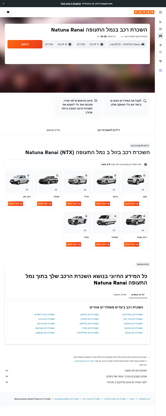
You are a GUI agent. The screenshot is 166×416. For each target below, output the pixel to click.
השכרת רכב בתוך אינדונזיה (115, 399)
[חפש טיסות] (160, 22)
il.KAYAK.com (144, 399)
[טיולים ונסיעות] (160, 61)
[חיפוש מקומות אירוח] (160, 29)
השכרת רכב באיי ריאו (91, 399)
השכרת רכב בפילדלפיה (88, 332)
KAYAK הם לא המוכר (135, 370)
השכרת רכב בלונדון (90, 318)
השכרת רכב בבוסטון (45, 332)
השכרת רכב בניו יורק (133, 318)
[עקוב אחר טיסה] (160, 52)
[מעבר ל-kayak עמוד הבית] (144, 12)
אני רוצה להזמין (131, 203)
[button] (3, 3)
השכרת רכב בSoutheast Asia (67, 399)
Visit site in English (71, 3)
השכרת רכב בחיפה (46, 323)
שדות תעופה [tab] (120, 294)
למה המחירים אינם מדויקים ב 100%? (127, 382)
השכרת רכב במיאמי (133, 328)
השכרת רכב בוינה (46, 318)
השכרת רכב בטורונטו (45, 328)
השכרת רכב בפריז (90, 328)
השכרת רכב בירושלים (45, 314)
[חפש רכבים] (160, 36)
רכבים (132, 399)
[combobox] (134, 36)
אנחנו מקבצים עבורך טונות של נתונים (126, 376)
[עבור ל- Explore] (160, 45)
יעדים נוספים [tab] (138, 294)
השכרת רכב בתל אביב (132, 314)
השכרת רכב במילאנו (89, 323)
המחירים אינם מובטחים (84, 361)
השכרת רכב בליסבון (89, 314)
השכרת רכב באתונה (133, 323)
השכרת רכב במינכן (134, 332)
